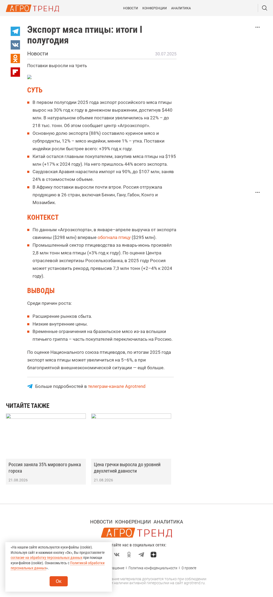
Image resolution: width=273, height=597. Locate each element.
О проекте (189, 568)
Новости (130, 8)
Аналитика (181, 8)
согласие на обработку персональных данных (46, 557)
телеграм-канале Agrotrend (117, 386)
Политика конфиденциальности (153, 568)
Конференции (154, 8)
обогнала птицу (114, 237)
